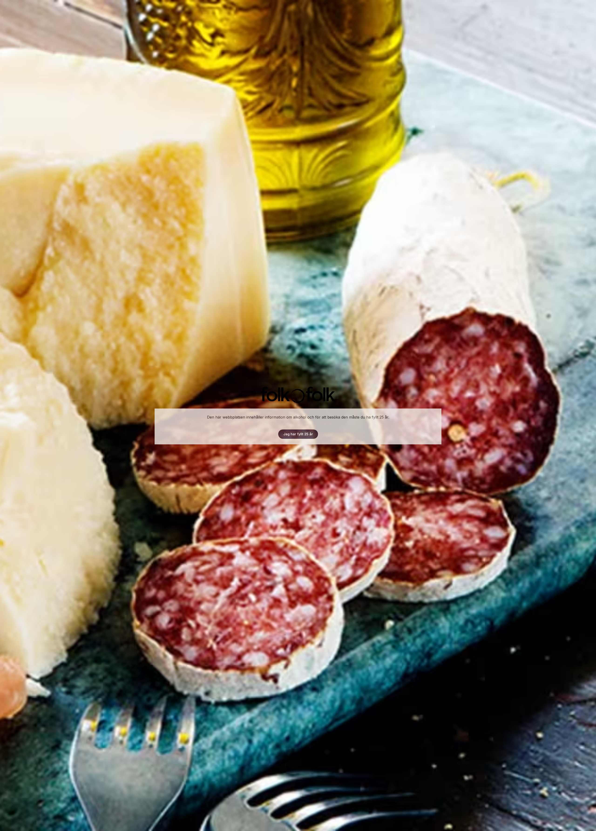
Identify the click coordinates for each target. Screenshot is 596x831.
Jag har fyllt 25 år (298, 434)
